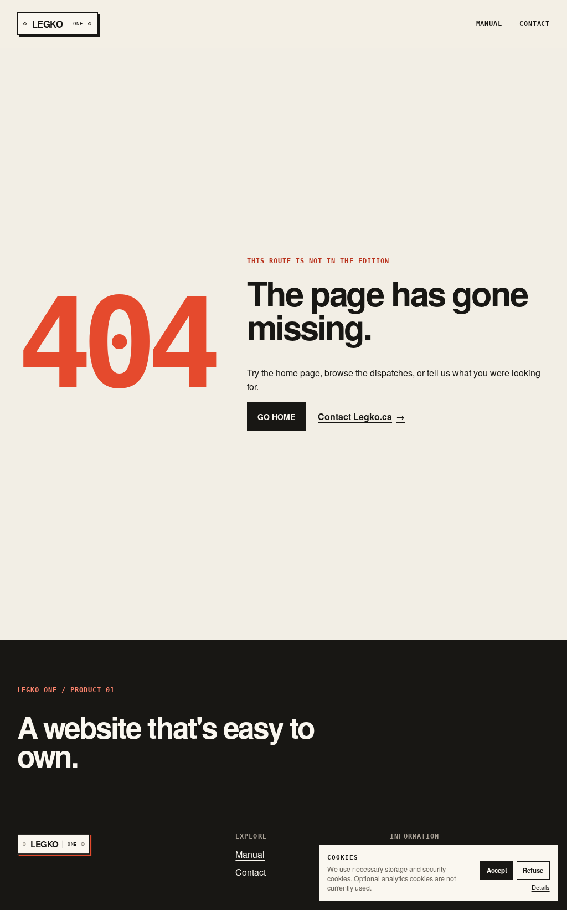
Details (541, 887)
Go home (276, 416)
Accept (497, 870)
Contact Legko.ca (361, 416)
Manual (489, 24)
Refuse (533, 870)
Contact (534, 24)
